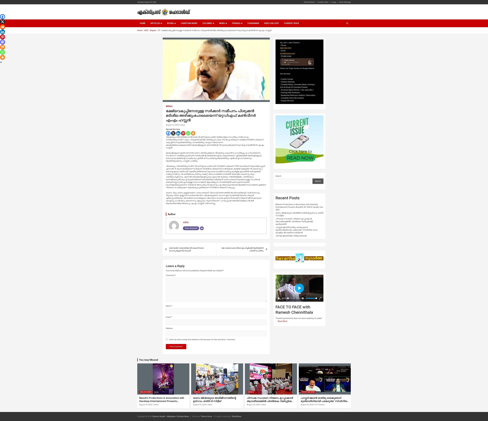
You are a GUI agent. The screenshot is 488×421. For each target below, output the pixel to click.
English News (145, 392)
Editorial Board (309, 2)
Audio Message (345, 2)
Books (170, 23)
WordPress (236, 416)
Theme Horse (206, 416)
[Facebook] (168, 133)
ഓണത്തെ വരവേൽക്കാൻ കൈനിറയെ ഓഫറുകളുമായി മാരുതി (186, 249)
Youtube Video (323, 2)
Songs (333, 2)
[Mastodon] (2, 42)
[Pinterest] (183, 133)
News (222, 23)
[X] (173, 133)
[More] (193, 133)
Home (142, 23)
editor (182, 125)
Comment (171, 275)
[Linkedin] (178, 133)
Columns (207, 23)
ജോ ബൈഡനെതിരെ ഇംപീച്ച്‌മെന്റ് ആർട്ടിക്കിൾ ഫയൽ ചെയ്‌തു (242, 249)
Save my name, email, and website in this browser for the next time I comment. (202, 339)
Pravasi (236, 23)
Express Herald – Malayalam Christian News (170, 416)
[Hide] (1, 62)
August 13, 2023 (172, 125)
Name (169, 306)
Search (278, 176)
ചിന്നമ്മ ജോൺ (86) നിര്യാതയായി (291, 236)
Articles (155, 23)
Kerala (169, 106)
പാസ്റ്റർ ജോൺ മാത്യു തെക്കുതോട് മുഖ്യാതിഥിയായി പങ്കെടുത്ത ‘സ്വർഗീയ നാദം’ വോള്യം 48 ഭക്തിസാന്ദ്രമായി (297, 230)
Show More (282, 321)
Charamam (253, 23)
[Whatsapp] (188, 133)
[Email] (202, 228)
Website (169, 328)
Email (169, 317)
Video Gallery (271, 23)
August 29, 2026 (145, 405)
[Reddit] (2, 26)
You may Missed (148, 359)
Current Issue (291, 23)
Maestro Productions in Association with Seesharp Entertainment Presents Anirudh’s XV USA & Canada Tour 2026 (299, 207)
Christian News (189, 23)
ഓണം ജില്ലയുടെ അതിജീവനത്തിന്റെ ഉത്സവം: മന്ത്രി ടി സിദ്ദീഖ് (214, 399)
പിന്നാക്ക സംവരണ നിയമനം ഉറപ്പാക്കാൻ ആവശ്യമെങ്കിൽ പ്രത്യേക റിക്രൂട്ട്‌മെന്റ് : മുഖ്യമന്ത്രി (294, 221)
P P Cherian (320, 405)
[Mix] (2, 47)
